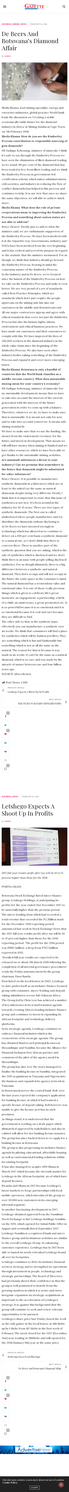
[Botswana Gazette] (34, 6)
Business (6, 24)
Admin (7, 56)
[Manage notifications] (61, 1484)
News (24, 24)
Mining (16, 24)
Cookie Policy (10, 1482)
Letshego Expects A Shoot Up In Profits (28, 809)
